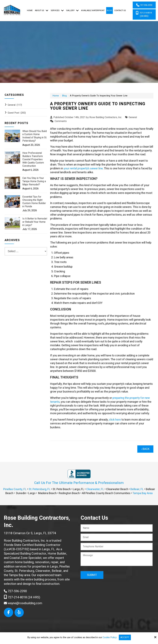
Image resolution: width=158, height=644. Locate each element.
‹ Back (145, 449)
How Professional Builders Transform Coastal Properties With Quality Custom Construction (33, 159)
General (133, 117)
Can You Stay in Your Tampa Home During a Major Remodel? (34, 181)
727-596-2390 (17, 591)
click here (115, 420)
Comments (61, 121)
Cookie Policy (109, 637)
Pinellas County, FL (15, 489)
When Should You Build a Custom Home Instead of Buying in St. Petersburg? (34, 136)
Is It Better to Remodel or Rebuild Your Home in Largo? (34, 222)
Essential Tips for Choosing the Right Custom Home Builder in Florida (34, 201)
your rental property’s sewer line (83, 168)
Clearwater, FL (95, 489)
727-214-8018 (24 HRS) (23, 597)
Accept (124, 637)
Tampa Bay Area (142, 493)
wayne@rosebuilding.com (24, 603)
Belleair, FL (137, 489)
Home (55, 95)
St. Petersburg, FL (39, 489)
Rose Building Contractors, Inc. (105, 117)
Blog (64, 95)
